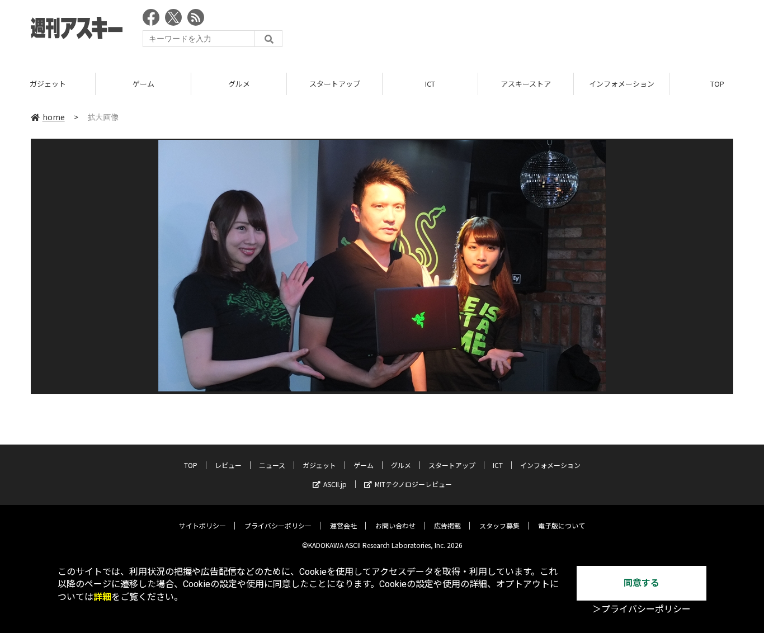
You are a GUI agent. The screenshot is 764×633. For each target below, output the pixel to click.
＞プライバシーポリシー (641, 609)
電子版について (561, 525)
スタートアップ (334, 83)
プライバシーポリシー (278, 525)
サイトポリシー (202, 525)
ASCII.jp (335, 484)
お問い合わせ (395, 525)
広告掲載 (447, 525)
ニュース (272, 465)
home (54, 116)
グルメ (239, 83)
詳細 (102, 597)
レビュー (228, 465)
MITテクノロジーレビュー (413, 484)
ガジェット (48, 83)
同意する (641, 583)
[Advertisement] (529, 31)
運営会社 (343, 525)
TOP (190, 465)
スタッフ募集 (499, 525)
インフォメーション (621, 83)
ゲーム (143, 83)
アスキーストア (526, 83)
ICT (430, 83)
